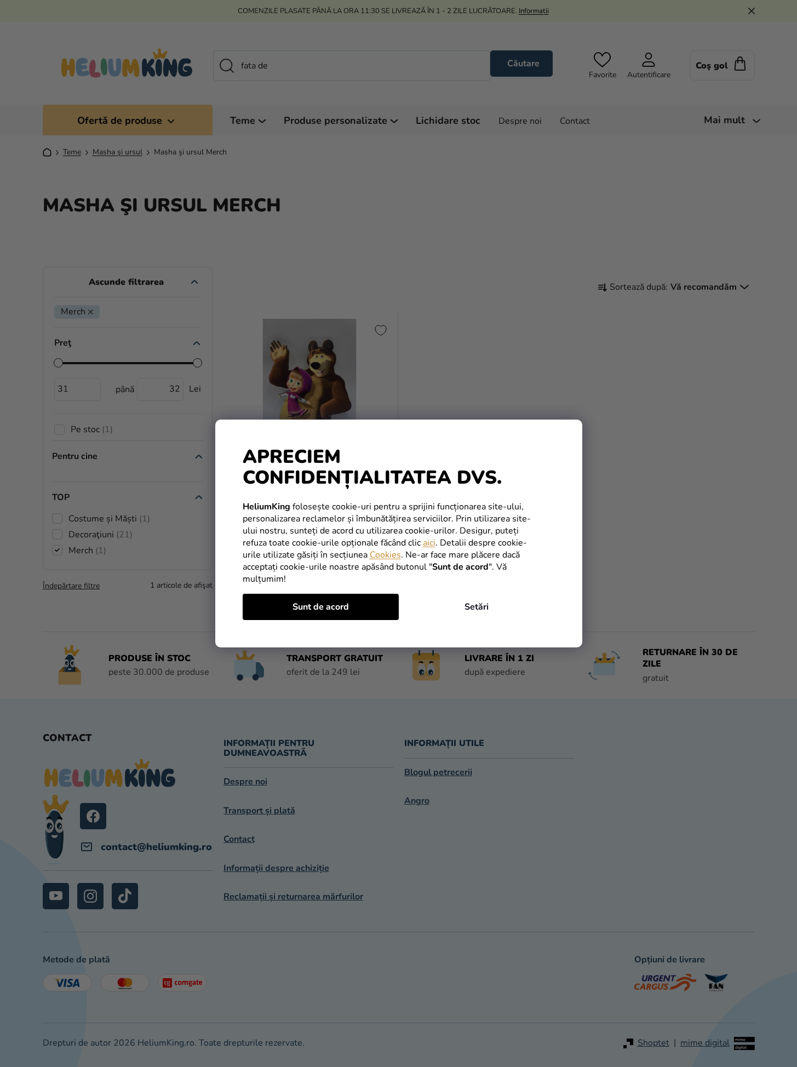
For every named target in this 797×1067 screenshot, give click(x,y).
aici (429, 543)
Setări (477, 607)
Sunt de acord (321, 607)
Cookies (385, 555)
